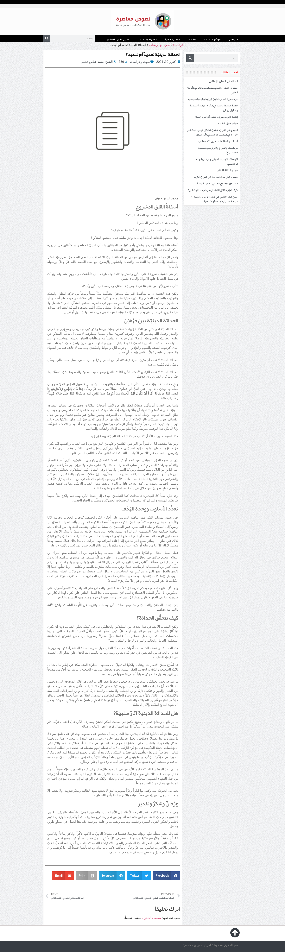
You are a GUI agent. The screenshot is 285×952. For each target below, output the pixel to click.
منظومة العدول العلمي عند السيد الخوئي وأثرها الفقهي (212, 90)
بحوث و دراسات (212, 39)
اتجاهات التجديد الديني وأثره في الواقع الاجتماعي (216, 161)
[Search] (46, 38)
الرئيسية (178, 45)
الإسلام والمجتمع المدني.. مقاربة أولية (217, 183)
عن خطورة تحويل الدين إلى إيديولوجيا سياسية (212, 99)
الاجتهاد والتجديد (147, 39)
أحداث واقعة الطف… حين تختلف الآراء (218, 141)
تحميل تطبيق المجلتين (118, 39)
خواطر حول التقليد (228, 123)
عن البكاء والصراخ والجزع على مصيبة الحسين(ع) (218, 150)
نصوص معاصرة (173, 39)
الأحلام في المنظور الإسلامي (223, 81)
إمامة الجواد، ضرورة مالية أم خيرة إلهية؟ (216, 117)
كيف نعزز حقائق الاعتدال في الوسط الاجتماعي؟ (213, 190)
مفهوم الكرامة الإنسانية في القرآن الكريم (215, 177)
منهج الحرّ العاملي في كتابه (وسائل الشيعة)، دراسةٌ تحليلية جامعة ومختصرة (214, 199)
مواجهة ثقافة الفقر (227, 170)
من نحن (233, 39)
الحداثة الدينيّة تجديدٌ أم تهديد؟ (153, 54)
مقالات (193, 39)
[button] (166, 875)
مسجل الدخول (151, 917)
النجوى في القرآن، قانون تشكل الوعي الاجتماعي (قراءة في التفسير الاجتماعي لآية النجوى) (212, 132)
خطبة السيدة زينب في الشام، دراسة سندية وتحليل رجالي (214, 108)
